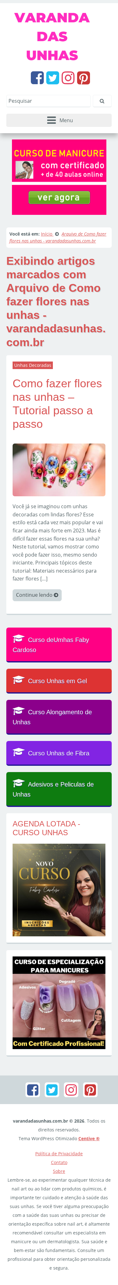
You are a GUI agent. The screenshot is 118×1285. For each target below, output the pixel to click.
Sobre (59, 1171)
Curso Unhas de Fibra (58, 753)
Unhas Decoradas (32, 365)
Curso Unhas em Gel (57, 681)
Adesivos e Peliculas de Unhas (53, 789)
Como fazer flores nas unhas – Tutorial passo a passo (57, 404)
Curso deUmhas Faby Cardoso (51, 644)
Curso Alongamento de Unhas (52, 717)
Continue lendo (35, 594)
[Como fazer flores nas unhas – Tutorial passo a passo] (59, 469)
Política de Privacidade (59, 1154)
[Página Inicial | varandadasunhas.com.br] (59, 35)
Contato (59, 1162)
